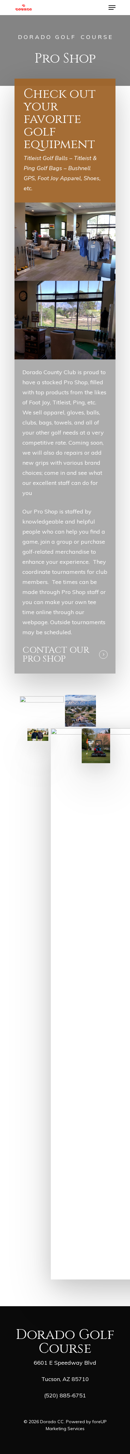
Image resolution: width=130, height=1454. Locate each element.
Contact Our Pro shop (55, 654)
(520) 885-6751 (65, 1395)
